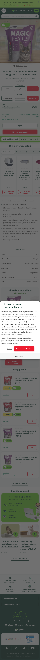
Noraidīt (9, 349)
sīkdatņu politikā (12, 343)
